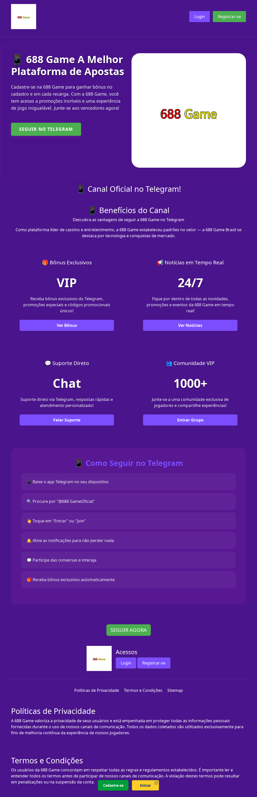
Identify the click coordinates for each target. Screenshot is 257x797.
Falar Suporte (66, 420)
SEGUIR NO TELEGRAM (46, 129)
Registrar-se (229, 16)
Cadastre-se (113, 785)
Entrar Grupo (190, 420)
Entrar (145, 785)
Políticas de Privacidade (96, 690)
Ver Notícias (190, 325)
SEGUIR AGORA (128, 630)
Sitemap (175, 690)
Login (199, 16)
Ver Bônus (67, 325)
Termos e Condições (143, 690)
